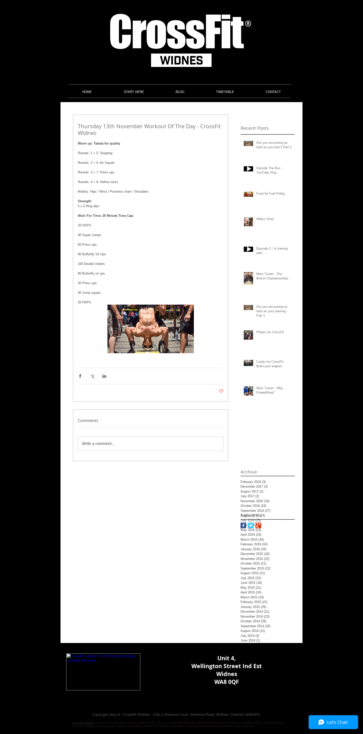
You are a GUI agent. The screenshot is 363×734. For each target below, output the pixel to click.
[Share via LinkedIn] (104, 376)
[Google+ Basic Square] (258, 525)
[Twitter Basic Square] (251, 525)
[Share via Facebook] (80, 376)
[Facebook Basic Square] (243, 525)
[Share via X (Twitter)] (92, 376)
